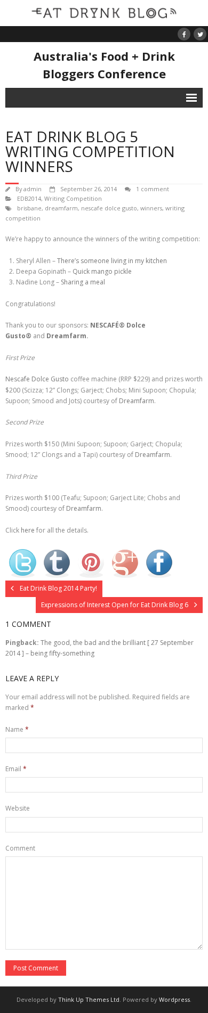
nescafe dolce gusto (109, 208)
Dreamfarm (66, 335)
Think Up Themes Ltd (88, 999)
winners (151, 208)
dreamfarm (61, 208)
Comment (20, 848)
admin (32, 189)
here (28, 530)
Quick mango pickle (102, 271)
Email (16, 768)
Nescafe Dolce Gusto (37, 378)
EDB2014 (29, 198)
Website (17, 808)
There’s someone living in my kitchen (112, 260)
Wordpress (174, 999)
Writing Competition (73, 198)
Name (17, 729)
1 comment (152, 189)
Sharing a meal (83, 282)
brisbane (29, 208)
